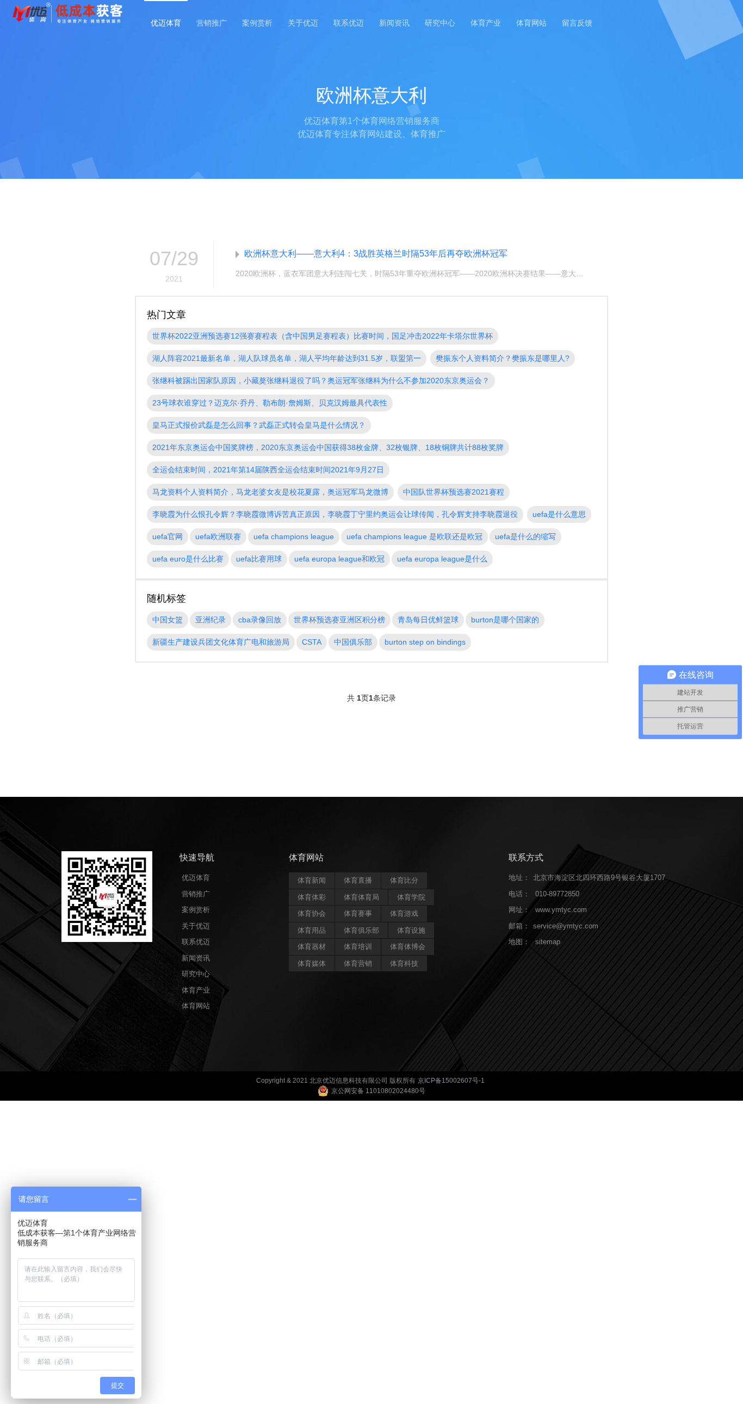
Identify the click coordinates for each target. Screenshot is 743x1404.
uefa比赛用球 (259, 558)
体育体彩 (312, 897)
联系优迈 (348, 22)
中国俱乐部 (353, 642)
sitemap (547, 942)
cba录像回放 (259, 619)
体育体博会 (407, 947)
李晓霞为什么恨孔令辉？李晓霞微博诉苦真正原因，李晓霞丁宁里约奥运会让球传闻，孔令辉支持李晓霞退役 (335, 514)
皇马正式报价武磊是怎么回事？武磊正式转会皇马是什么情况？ (259, 425)
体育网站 (531, 22)
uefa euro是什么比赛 (188, 558)
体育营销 (358, 963)
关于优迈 (303, 22)
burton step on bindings (425, 642)
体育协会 (312, 913)
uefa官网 (167, 536)
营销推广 (211, 22)
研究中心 (440, 22)
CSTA (311, 642)
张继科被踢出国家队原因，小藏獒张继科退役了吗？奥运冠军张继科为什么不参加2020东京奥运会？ (321, 380)
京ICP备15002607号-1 (451, 1080)
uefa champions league (293, 536)
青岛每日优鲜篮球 (428, 619)
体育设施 (411, 930)
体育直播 (358, 880)
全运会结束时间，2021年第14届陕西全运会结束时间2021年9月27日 (268, 469)
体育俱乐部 (361, 930)
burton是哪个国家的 (505, 619)
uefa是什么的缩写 (525, 536)
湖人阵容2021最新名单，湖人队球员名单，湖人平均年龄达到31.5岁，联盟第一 (286, 358)
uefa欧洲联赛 (218, 536)
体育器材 (312, 947)
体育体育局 (361, 897)
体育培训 (358, 947)
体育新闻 (312, 880)
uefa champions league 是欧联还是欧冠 (414, 536)
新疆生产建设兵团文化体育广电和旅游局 (220, 642)
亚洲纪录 (210, 619)
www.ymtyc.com (561, 910)
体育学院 (411, 897)
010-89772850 (557, 894)
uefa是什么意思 (559, 514)
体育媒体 (312, 963)
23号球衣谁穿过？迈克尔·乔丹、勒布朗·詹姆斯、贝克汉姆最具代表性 (269, 402)
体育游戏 (404, 913)
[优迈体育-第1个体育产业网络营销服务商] (67, 13)
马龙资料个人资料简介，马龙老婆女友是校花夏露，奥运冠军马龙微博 (270, 492)
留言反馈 (577, 22)
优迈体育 (166, 22)
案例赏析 (257, 22)
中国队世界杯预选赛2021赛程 (453, 492)
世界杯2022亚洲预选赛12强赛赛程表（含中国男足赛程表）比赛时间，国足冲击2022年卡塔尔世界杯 (322, 336)
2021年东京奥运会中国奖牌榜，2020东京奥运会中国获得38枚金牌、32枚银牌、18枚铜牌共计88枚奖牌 (328, 447)
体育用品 (312, 930)
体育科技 (404, 963)
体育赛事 (358, 913)
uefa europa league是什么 (442, 558)
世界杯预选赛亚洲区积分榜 (339, 619)
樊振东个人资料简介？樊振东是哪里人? (502, 358)
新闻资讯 (394, 22)
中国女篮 (167, 619)
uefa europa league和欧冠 (339, 558)
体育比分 (404, 880)
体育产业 (485, 22)
